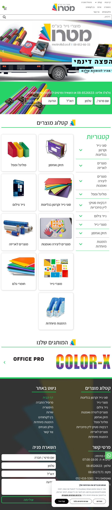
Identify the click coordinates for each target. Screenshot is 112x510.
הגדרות (99, 501)
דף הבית (48, 397)
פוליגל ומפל (101, 422)
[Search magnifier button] (4, 17)
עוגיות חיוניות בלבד (80, 501)
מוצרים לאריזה (99, 432)
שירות (49, 412)
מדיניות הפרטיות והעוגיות (71, 495)
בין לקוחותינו (45, 417)
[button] (98, 2)
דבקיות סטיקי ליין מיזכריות (92, 427)
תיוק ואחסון (101, 417)
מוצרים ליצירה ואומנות (94, 412)
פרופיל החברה (44, 402)
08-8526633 (94, 465)
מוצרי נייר (102, 402)
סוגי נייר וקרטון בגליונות (94, 397)
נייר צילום (102, 407)
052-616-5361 (85, 478)
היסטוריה (47, 407)
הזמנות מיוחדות (98, 437)
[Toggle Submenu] (81, 150)
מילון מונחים (46, 427)
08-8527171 (96, 472)
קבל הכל (61, 501)
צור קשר (48, 432)
